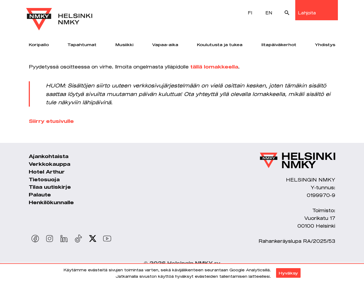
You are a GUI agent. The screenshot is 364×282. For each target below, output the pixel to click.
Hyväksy (288, 273)
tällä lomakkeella (214, 67)
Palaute (40, 195)
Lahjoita (307, 12)
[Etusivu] (59, 15)
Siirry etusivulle (51, 121)
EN (268, 12)
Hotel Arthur (47, 172)
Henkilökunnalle (51, 202)
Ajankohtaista (48, 156)
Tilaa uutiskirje (50, 187)
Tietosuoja (44, 179)
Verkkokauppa (49, 164)
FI (250, 12)
